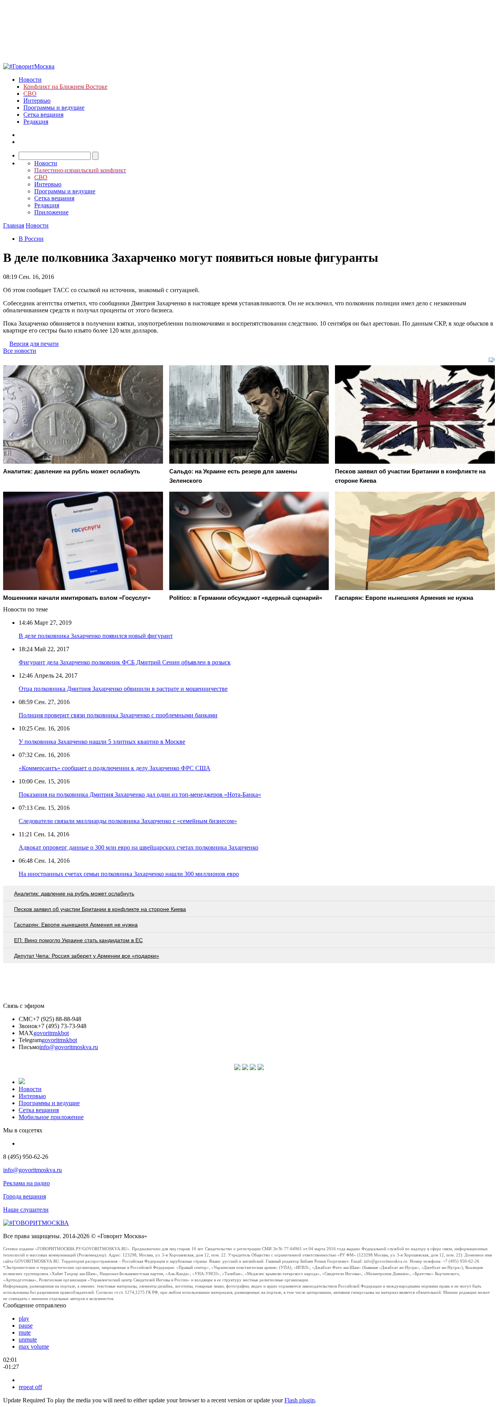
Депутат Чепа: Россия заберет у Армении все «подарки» (86, 956)
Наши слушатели (26, 1209)
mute (25, 1332)
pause (26, 1325)
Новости (30, 79)
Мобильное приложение (51, 1117)
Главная (13, 225)
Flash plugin (299, 1400)
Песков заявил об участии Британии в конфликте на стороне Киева (100, 909)
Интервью (37, 100)
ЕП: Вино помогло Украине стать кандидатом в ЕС (78, 940)
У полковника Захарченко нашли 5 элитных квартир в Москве (102, 741)
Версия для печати (34, 343)
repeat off (30, 1387)
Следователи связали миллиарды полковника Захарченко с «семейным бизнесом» (128, 821)
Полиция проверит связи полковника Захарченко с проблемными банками (118, 715)
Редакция (35, 121)
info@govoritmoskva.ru (68, 1047)
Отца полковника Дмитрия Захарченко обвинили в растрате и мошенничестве (123, 688)
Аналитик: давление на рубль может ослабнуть (74, 893)
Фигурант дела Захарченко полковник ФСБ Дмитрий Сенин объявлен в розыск (125, 662)
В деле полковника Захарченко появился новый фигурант (96, 636)
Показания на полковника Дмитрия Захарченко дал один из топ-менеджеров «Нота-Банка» (140, 794)
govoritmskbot (51, 1033)
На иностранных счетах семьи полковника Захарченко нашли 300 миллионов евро (129, 874)
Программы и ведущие (53, 107)
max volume (34, 1346)
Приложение (51, 212)
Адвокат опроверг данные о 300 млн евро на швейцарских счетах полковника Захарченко (138, 847)
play (24, 1318)
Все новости (19, 350)
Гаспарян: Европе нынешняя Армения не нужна (76, 925)
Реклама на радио (26, 1183)
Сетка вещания (43, 114)
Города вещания (24, 1196)
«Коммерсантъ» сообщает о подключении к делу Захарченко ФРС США (114, 768)
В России (31, 238)
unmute (28, 1339)
